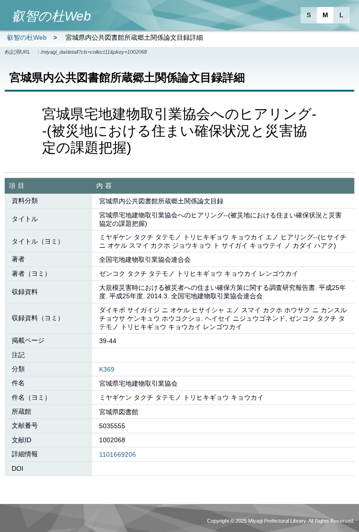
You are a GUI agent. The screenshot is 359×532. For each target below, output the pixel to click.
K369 (107, 369)
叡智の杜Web (27, 37)
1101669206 (117, 454)
